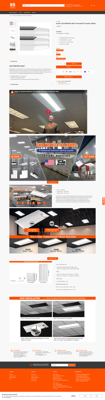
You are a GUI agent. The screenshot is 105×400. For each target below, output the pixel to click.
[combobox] (47, 5)
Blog (20, 12)
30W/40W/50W (59, 50)
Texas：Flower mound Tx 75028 (82, 377)
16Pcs (58, 54)
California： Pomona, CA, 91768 (82, 374)
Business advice (12, 376)
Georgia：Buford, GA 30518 (81, 376)
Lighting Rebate (12, 377)
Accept (85, 395)
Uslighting (58, 21)
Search (69, 5)
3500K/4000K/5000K (60, 58)
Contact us (33, 374)
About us (11, 374)
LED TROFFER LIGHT (52, 182)
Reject (97, 395)
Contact (34, 12)
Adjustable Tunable (52, 258)
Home (10, 15)
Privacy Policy (34, 380)
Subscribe (72, 365)
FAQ (10, 379)
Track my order (34, 376)
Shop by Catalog (13, 12)
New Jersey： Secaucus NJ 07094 (83, 379)
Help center (26, 12)
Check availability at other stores (64, 83)
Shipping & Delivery (35, 377)
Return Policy (34, 379)
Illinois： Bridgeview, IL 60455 (82, 380)
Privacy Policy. (8, 397)
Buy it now (69, 67)
